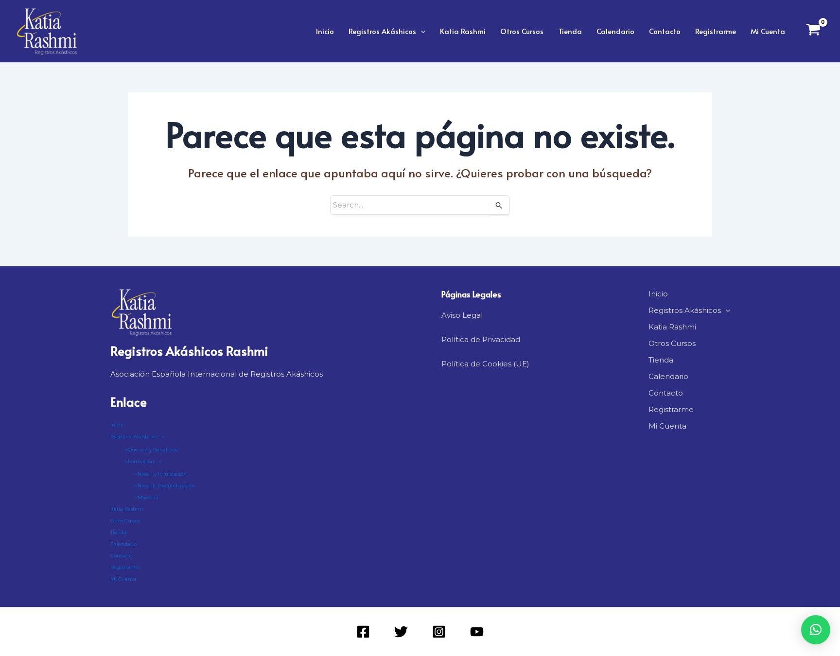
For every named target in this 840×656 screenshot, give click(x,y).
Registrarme (715, 31)
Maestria (148, 497)
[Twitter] (401, 632)
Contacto (665, 31)
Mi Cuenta (768, 31)
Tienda (570, 31)
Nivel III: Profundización (166, 486)
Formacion (141, 461)
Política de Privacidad (480, 339)
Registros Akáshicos (382, 31)
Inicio (325, 31)
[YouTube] (477, 632)
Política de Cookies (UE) (485, 363)
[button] (420, 31)
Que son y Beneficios (152, 450)
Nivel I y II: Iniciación (162, 474)
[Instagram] (439, 632)
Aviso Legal (462, 315)
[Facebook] (363, 632)
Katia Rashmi (463, 31)
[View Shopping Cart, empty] (813, 30)
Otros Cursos (521, 31)
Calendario (615, 31)
